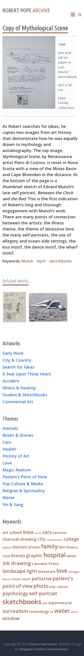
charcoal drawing (19, 539)
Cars (6, 442)
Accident (10, 381)
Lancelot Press (45, 563)
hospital (54, 555)
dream (34, 547)
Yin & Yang (12, 504)
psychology (15, 593)
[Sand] (47, 294)
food (6, 556)
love (61, 570)
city (41, 539)
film (61, 547)
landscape (14, 571)
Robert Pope (26, 10)
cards (37, 533)
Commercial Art (17, 401)
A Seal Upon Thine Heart (26, 374)
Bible (28, 532)
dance (6, 547)
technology (39, 611)
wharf (74, 612)
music (16, 579)
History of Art (15, 456)
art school (12, 532)
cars (47, 532)
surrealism (15, 610)
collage (71, 539)
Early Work (13, 353)
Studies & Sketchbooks (24, 394)
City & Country (16, 360)
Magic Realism (16, 470)
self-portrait (43, 593)
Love (7, 463)
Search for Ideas (18, 367)
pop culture (59, 586)
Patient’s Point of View (24, 477)
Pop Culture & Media (22, 483)
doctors (19, 547)
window (10, 618)
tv (51, 611)
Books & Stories (17, 435)
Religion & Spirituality (23, 490)
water (62, 610)
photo (41, 585)
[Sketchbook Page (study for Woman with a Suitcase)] (14, 294)
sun (44, 603)
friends (18, 555)
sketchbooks (61, 261)
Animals (10, 428)
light (31, 571)
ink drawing (16, 563)
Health (9, 449)
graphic (34, 556)
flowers (72, 547)
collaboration (54, 539)
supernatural (60, 602)
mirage (73, 572)
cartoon (59, 532)
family (49, 546)
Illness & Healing (19, 388)
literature (47, 571)
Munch (27, 261)
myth (41, 261)
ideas (71, 555)
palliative (42, 579)
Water (8, 497)
